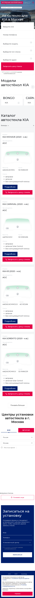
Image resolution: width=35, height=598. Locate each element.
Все (8, 430)
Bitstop (26, 430)
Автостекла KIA (17, 7)
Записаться (17, 555)
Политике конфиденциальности (14, 585)
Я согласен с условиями (13, 72)
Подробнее (10, 187)
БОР (16, 574)
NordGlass (24, 574)
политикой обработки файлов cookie (15, 579)
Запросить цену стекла (12, 66)
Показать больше (17, 405)
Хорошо (17, 594)
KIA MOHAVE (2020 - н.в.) (15, 137)
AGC (9, 574)
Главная (4, 7)
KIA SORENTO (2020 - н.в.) (15, 338)
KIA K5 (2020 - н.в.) (12, 271)
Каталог (9, 7)
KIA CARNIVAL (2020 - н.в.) (15, 204)
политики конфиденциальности (13, 72)
